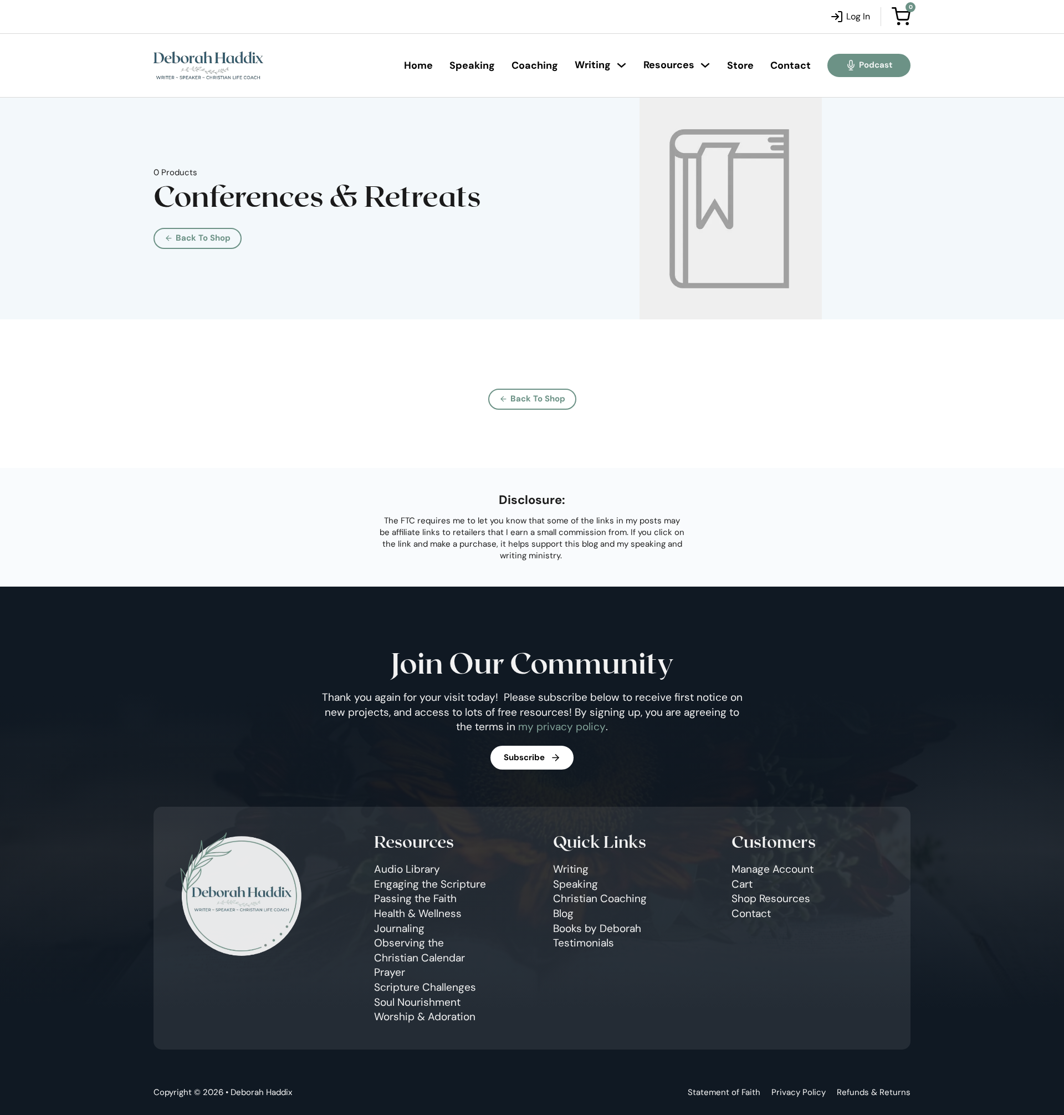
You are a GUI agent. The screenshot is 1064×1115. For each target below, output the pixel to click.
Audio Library (407, 869)
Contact (790, 65)
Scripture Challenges (425, 987)
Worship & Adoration (424, 1017)
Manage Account (773, 869)
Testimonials (583, 943)
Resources (668, 65)
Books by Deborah (597, 928)
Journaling (399, 928)
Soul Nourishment (417, 1002)
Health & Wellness (418, 913)
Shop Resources (771, 898)
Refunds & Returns (873, 1092)
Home (418, 65)
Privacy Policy (798, 1092)
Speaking (472, 65)
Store (740, 65)
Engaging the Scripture (430, 884)
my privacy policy (562, 727)
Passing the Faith (415, 898)
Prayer (389, 972)
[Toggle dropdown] (621, 65)
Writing (593, 65)
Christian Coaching (600, 898)
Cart (742, 884)
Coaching (534, 65)
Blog (563, 913)
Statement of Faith (724, 1092)
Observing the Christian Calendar (419, 950)
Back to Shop (203, 237)
